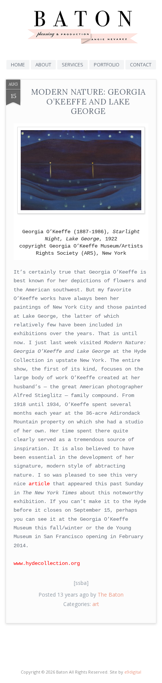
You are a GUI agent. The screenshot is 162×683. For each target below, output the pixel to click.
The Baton (111, 594)
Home (18, 64)
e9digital (132, 672)
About (43, 64)
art (95, 604)
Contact (140, 64)
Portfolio (106, 64)
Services (72, 64)
